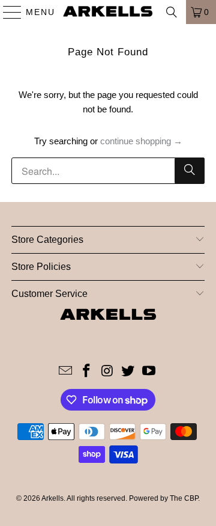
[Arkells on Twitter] (128, 372)
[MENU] (7, 12)
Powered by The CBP (163, 498)
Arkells (52, 498)
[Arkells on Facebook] (86, 372)
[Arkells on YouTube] (149, 372)
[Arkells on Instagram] (107, 372)
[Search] (171, 12)
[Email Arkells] (66, 372)
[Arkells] (108, 12)
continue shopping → (141, 141)
